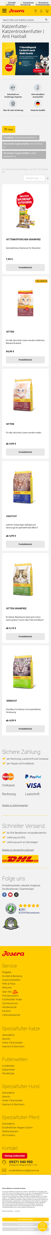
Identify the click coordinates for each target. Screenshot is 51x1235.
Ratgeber (7, 972)
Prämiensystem (10, 995)
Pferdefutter (8, 1073)
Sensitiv (6, 1038)
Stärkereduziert (10, 1131)
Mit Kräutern (8, 1135)
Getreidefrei (8, 1035)
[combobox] (25, 20)
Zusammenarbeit (11, 979)
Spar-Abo (7, 991)
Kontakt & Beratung (12, 976)
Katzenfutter (8, 1069)
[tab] (25, 146)
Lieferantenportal (11, 1015)
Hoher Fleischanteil (12, 1042)
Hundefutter (8, 1065)
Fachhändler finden (35, 11)
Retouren (7, 987)
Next (46, 58)
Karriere (6, 1011)
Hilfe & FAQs (8, 983)
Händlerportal (9, 1007)
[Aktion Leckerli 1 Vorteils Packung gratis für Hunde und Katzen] (25, 58)
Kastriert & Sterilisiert (13, 1046)
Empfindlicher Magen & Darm (17, 1127)
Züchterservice (10, 1003)
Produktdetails (25, 267)
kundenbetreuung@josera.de (24, 1170)
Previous (5, 58)
